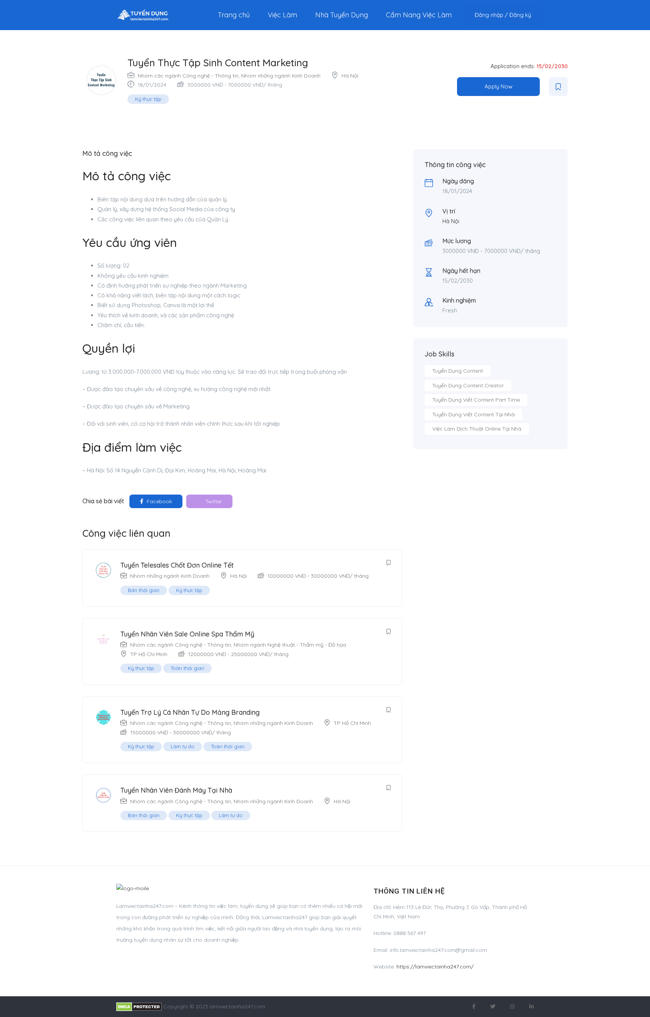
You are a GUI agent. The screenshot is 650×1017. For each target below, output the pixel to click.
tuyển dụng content (457, 370)
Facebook (158, 501)
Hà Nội (350, 75)
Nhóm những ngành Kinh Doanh (280, 75)
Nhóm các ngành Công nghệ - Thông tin (188, 75)
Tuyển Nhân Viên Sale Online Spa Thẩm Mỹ (187, 634)
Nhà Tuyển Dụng (341, 15)
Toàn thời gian (187, 668)
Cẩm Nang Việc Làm (419, 15)
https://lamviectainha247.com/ (435, 966)
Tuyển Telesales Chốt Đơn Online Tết (177, 565)
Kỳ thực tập (148, 99)
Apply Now (498, 86)
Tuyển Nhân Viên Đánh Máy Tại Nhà (176, 790)
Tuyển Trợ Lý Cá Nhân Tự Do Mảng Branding (190, 712)
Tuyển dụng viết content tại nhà (473, 414)
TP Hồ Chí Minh (148, 654)
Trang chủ (234, 15)
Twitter (213, 501)
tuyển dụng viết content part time (476, 399)
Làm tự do (182, 746)
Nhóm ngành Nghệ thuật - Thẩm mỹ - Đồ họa (290, 644)
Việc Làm (282, 15)
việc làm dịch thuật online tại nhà (476, 428)
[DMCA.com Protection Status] (139, 1006)
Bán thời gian (143, 590)
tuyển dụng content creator (468, 385)
